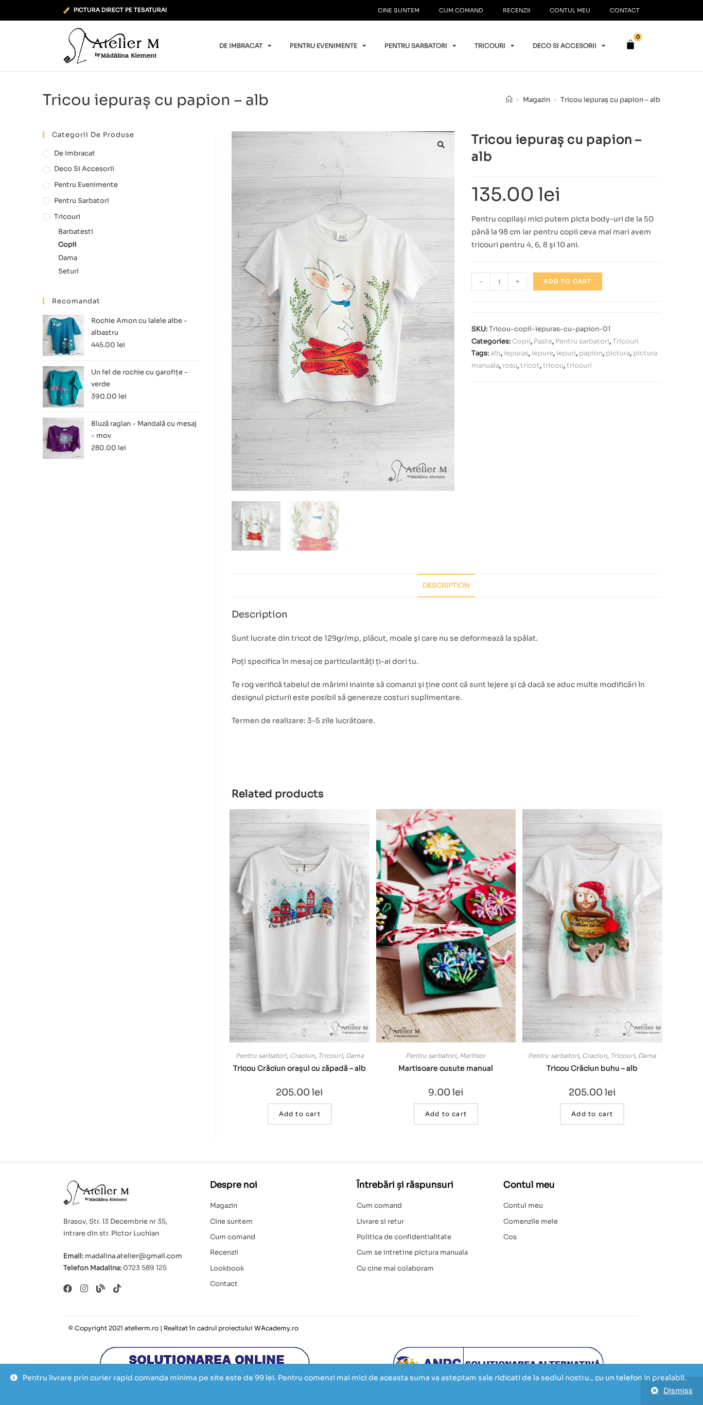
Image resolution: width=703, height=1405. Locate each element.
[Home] (509, 99)
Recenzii (516, 10)
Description (446, 585)
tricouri (579, 365)
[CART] (630, 44)
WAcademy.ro (276, 1328)
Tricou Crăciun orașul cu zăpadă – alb (299, 1068)
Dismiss (678, 1390)
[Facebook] (67, 1288)
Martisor (473, 1055)
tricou (553, 365)
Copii (521, 341)
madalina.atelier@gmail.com (133, 1256)
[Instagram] (84, 1288)
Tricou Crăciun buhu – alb (592, 1068)
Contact (625, 10)
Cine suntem (398, 10)
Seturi (68, 271)
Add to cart (567, 281)
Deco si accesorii (564, 45)
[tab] (446, 585)
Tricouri (489, 45)
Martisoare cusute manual (445, 1068)
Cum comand (461, 10)
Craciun (302, 1055)
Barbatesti (75, 231)
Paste (543, 341)
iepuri (566, 353)
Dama (355, 1055)
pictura (618, 353)
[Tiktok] (117, 1288)
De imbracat (240, 45)
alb (495, 353)
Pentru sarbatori (415, 45)
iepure (542, 353)
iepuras (516, 353)
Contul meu (570, 10)
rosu (509, 365)
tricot (530, 365)
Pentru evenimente (323, 45)
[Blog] (100, 1288)
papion (591, 353)
